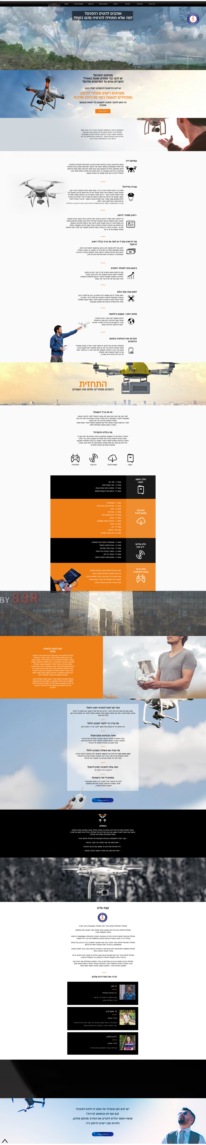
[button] (90, 4)
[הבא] (194, 613)
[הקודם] (11, 613)
